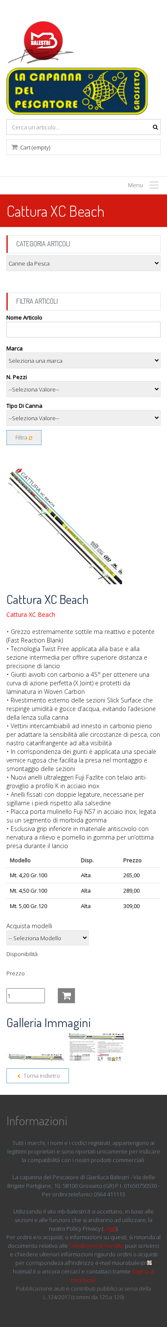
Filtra (22, 437)
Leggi (109, 1228)
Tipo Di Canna (24, 405)
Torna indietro (41, 1075)
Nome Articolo (24, 317)
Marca (14, 348)
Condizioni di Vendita (96, 1245)
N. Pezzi (16, 377)
